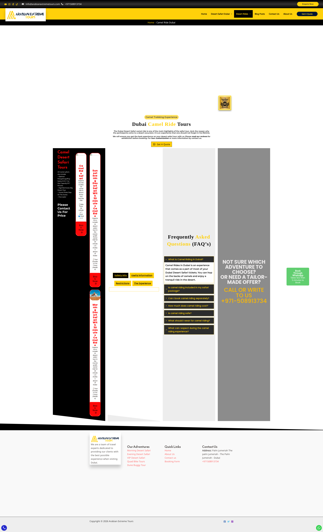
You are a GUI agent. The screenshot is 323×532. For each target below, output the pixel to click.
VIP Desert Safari (136, 457)
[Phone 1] (5, 4)
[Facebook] (13, 4)
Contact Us (274, 13)
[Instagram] (9, 4)
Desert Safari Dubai (220, 13)
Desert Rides (242, 13)
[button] (308, 4)
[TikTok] (17, 4)
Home (204, 13)
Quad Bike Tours (136, 461)
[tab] (120, 275)
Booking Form (172, 461)
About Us (287, 13)
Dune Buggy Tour (136, 465)
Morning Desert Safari (139, 450)
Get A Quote (163, 144)
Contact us (170, 457)
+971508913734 (210, 461)
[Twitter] (228, 521)
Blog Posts (260, 13)
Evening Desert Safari (138, 454)
